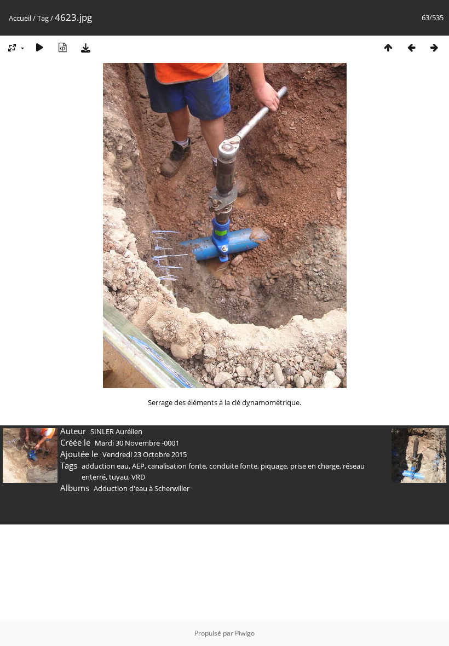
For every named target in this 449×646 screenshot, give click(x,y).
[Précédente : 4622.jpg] (411, 47)
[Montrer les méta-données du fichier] (62, 47)
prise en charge (314, 466)
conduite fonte (233, 466)
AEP (138, 466)
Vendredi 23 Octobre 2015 (144, 454)
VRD (138, 477)
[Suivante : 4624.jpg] (434, 47)
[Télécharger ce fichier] (85, 47)
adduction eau (105, 466)
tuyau (118, 477)
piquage (274, 466)
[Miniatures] (388, 47)
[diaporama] (39, 47)
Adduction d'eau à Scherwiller (141, 488)
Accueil (20, 18)
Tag (43, 18)
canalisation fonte (177, 466)
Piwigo (245, 633)
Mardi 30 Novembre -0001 (137, 443)
